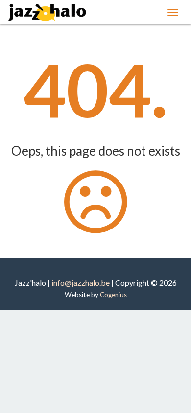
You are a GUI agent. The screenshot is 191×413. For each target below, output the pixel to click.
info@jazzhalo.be (80, 282)
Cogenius (113, 294)
